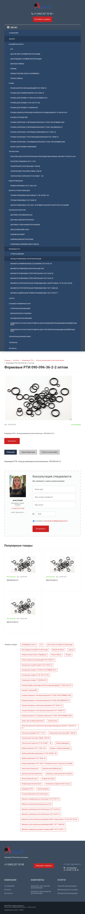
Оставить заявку (42, 19)
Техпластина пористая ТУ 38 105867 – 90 (26, 176)
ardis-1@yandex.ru (17, 512)
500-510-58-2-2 (12, 622)
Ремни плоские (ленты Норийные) (24, 73)
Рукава (11, 83)
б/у (11, 49)
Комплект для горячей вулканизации (40, 887)
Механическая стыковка (20, 313)
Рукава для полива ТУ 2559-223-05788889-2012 (28, 98)
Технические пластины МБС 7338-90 (25, 166)
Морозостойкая (17, 64)
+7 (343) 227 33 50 (43, 13)
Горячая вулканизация (20, 308)
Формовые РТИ (14, 249)
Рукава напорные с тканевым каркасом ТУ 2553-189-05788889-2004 (37, 142)
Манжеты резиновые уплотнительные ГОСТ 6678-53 (31, 273)
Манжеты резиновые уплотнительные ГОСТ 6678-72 (31, 278)
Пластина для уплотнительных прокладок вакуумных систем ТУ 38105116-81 (43, 156)
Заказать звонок (44, 866)
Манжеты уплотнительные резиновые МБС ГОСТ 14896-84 (34, 288)
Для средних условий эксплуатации (26, 59)
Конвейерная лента (16, 44)
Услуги (11, 298)
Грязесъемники (17, 254)
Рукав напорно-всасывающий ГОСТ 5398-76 (28, 88)
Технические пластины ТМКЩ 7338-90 (26, 171)
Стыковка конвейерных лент (20, 303)
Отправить (41, 529)
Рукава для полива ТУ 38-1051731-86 (25, 103)
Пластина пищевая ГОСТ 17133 (23, 161)
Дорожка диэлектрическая (22, 220)
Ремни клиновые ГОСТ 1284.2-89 (23, 186)
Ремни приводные (16, 181)
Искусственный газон (19, 229)
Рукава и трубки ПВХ (19, 117)
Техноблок (13, 342)
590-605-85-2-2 (12, 580)
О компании (13, 33)
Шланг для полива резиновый (23, 147)
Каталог (12, 39)
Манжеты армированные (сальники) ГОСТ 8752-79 (31, 264)
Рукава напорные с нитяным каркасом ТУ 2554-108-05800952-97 (36, 127)
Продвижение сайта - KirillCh (13, 910)
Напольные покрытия (17, 210)
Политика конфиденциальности (15, 907)
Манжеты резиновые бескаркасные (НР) (27, 268)
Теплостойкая (16, 78)
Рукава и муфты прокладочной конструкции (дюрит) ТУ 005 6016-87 (38, 112)
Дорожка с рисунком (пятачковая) (25, 225)
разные (13, 69)
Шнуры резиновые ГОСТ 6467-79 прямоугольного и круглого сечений (39, 205)
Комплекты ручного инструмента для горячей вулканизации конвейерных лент (42, 330)
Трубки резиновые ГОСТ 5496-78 (23, 200)
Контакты (12, 348)
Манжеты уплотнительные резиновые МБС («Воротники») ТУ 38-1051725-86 (41, 283)
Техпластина (14, 151)
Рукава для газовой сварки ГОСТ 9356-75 (27, 93)
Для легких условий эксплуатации (25, 54)
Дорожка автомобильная (21, 215)
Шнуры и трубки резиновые (19, 190)
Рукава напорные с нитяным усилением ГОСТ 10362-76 (33, 132)
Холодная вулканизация (21, 318)
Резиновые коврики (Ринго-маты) (24, 244)
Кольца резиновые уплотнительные (25, 259)
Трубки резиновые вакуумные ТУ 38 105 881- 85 (29, 195)
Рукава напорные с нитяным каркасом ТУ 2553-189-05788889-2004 (37, 122)
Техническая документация (20, 336)
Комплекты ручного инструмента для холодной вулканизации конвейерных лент (43, 324)
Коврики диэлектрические (21, 239)
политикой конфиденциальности (55, 521)
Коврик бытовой (17, 234)
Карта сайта (32, 907)
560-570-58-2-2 (52, 580)
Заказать (12, 441)
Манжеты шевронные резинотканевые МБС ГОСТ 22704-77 (34, 293)
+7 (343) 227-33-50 (17, 508)
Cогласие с (51, 521)
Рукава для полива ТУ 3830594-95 (24, 107)
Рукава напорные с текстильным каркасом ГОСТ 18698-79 (34, 137)
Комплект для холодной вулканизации (41, 892)
